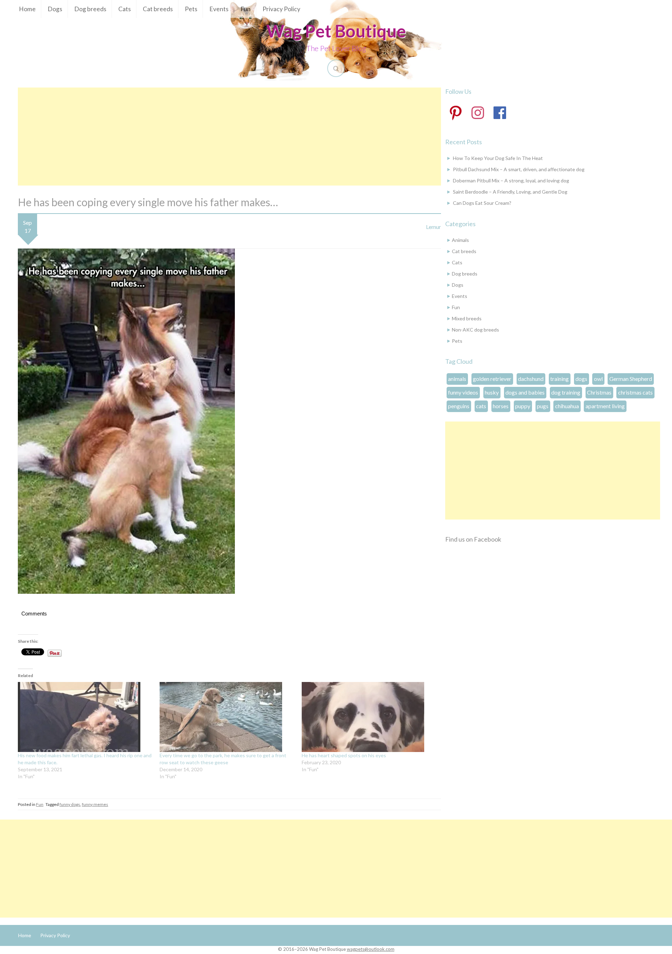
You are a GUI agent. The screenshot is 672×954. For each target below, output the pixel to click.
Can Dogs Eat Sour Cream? (482, 203)
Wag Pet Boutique (336, 31)
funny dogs (69, 804)
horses (501, 406)
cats (481, 406)
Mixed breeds (467, 318)
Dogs (55, 9)
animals (457, 378)
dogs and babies (525, 392)
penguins (458, 406)
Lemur (433, 226)
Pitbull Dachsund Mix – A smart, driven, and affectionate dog (518, 169)
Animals (460, 240)
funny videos (463, 392)
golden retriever (492, 378)
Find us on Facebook (473, 539)
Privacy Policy (281, 9)
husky (492, 392)
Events (219, 9)
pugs (542, 406)
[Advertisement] (229, 137)
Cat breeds (158, 9)
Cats (124, 9)
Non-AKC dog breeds (475, 330)
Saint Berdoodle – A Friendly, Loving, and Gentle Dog (510, 192)
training (559, 378)
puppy (522, 406)
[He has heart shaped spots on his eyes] (369, 717)
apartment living (605, 406)
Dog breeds (90, 9)
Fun (245, 9)
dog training (565, 392)
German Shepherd (630, 378)
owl (598, 378)
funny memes (95, 804)
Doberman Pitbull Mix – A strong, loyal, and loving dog (511, 180)
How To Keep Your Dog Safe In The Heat (498, 158)
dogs (581, 378)
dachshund (531, 378)
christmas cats (635, 392)
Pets (191, 9)
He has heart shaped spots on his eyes (344, 755)
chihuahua (567, 406)
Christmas (599, 392)
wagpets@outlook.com (370, 949)
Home (27, 9)
